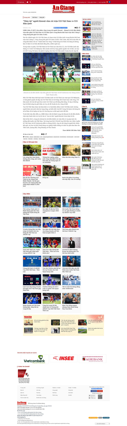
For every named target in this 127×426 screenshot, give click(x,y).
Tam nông (38, 395)
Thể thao (34, 17)
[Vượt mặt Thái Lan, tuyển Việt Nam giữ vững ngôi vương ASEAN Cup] (32, 242)
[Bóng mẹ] (52, 170)
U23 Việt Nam (63, 137)
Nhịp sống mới (23, 395)
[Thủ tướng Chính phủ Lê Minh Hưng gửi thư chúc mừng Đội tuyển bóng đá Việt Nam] (32, 202)
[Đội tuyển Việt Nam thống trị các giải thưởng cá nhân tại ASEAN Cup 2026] (71, 202)
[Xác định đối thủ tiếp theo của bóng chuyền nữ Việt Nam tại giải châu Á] (52, 222)
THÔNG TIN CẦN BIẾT (24, 366)
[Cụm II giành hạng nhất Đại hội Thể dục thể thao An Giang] (87, 24)
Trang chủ (27, 17)
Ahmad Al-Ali (56, 137)
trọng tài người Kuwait (48, 137)
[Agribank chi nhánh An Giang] (92, 359)
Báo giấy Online (92, 2)
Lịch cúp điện (102, 2)
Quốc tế (22, 392)
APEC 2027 (76, 137)
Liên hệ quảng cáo (81, 2)
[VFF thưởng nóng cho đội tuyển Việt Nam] (87, 30)
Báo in (100, 417)
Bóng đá (42, 17)
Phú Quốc (30, 138)
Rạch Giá (25, 138)
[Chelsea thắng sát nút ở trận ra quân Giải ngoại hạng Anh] (52, 280)
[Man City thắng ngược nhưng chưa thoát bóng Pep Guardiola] (71, 298)
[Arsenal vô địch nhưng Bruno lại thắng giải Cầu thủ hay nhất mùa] (71, 242)
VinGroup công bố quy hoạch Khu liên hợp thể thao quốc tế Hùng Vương (98, 145)
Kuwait (31, 137)
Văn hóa (38, 392)
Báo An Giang (42, 138)
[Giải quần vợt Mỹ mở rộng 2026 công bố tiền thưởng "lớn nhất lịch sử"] (87, 42)
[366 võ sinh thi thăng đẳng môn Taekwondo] (71, 280)
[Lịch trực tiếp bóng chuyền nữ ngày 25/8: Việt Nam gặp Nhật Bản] (32, 280)
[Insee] (63, 358)
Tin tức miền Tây (24, 397)
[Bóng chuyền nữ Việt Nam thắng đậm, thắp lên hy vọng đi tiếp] (32, 298)
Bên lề (85, 106)
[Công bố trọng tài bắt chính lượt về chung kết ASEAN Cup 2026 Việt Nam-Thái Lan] (52, 298)
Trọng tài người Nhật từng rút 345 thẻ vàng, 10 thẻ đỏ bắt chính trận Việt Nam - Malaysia (97, 130)
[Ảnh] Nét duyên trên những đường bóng (97, 136)
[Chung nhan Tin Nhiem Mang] (36, 403)
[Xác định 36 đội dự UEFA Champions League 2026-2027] (52, 202)
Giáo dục (38, 390)
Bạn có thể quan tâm (30, 142)
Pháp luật (70, 390)
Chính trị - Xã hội (56, 387)
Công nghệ (54, 390)
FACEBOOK (93, 391)
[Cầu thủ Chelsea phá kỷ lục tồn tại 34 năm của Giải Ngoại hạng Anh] (52, 261)
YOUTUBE (100, 391)
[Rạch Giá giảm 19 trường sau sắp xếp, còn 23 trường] (71, 170)
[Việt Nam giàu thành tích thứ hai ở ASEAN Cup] (71, 222)
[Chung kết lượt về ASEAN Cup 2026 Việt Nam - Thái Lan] (32, 261)
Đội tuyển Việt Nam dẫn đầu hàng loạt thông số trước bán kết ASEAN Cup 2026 (98, 159)
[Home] (27, 2)
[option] (34, 359)
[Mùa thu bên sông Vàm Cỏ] (71, 150)
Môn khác (86, 54)
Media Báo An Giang (41, 397)
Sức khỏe (70, 392)
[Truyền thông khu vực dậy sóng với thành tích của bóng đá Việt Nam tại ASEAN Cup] (32, 222)
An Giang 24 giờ (40, 387)
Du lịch (70, 395)
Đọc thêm (27, 194)
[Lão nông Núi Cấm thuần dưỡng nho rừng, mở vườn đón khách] (32, 150)
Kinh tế (22, 390)
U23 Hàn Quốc (70, 137)
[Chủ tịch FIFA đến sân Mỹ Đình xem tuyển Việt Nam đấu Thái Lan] (71, 261)
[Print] (77, 28)
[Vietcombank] (34, 359)
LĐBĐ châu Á (36, 137)
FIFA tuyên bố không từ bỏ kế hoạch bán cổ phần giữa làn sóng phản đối (98, 167)
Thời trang (55, 395)
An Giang (36, 138)
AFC (41, 137)
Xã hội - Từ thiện (72, 387)
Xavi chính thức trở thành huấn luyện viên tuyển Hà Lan (98, 151)
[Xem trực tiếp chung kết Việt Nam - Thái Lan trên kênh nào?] (52, 242)
